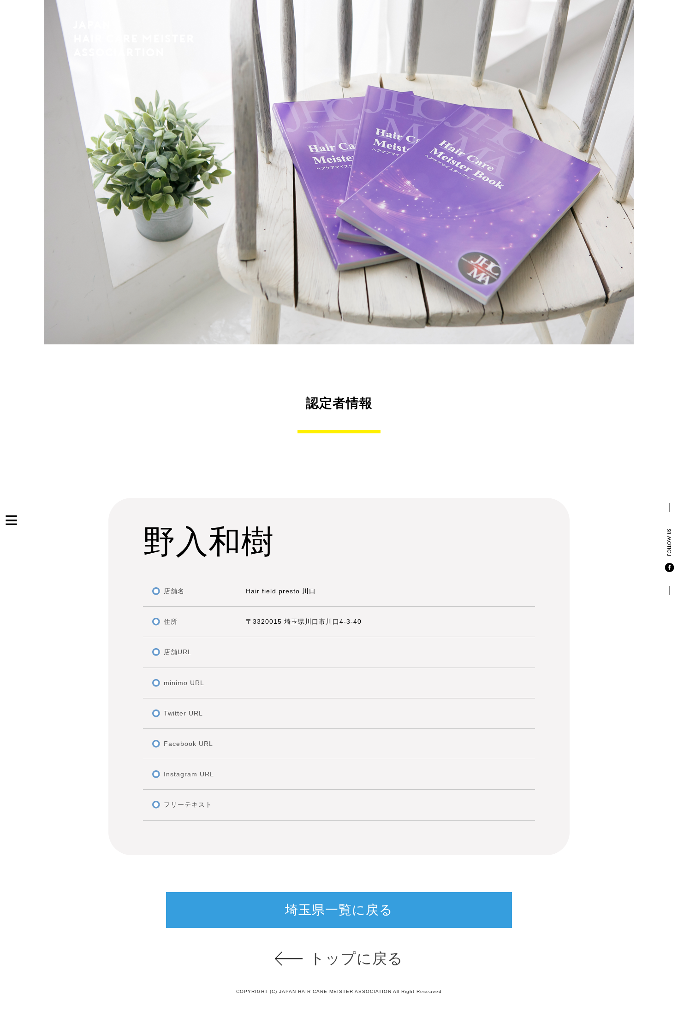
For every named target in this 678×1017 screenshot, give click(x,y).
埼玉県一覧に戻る (339, 910)
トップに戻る (356, 958)
